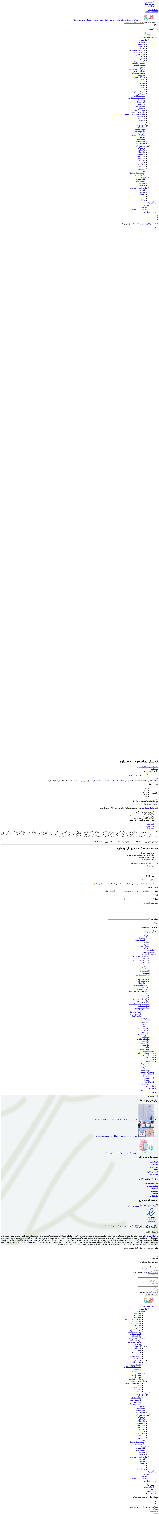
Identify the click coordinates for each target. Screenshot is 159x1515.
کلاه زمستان (145, 1090)
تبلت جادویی (140, 118)
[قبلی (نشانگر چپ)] (157, 1513)
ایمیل (155, 899)
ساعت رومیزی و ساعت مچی (138, 1004)
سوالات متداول (148, 4)
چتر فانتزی (145, 1084)
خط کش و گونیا (139, 71)
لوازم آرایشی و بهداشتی (138, 188)
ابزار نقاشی (141, 104)
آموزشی (146, 205)
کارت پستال (141, 102)
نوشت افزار (141, 42)
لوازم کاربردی (140, 175)
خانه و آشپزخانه (141, 146)
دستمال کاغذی (140, 181)
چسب (143, 81)
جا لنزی (146, 942)
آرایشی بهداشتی (148, 931)
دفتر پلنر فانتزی (139, 96)
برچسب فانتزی (139, 87)
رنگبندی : (154, 793)
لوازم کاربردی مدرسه (137, 112)
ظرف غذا (141, 164)
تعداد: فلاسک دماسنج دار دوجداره (146, 801)
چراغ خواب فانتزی (142, 975)
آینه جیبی (142, 192)
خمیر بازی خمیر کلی (142, 989)
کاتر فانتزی (141, 79)
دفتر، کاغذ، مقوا (139, 92)
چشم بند (142, 183)
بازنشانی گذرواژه (152, 1272)
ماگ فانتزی (141, 150)
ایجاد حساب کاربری (151, 1294)
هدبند (152, 1092)
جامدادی (142, 56)
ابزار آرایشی (141, 200)
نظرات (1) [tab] (150, 828)
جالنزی (142, 198)
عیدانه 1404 (150, 1057)
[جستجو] (156, 25)
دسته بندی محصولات (146, 37)
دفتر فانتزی (141, 94)
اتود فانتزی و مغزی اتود (137, 50)
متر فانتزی (141, 75)
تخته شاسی (141, 120)
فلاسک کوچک (140, 154)
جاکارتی (142, 162)
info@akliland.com (151, 12)
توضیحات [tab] (150, 824)
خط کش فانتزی (143, 987)
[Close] (157, 1256)
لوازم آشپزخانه (148, 1074)
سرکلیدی (142, 167)
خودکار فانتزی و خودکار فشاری (138, 991)
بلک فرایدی (150, 950)
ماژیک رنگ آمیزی (139, 110)
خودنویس (146, 993)
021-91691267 (153, 10)
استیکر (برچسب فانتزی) (140, 960)
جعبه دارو (141, 169)
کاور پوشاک (145, 1070)
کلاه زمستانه (140, 179)
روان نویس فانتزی (138, 63)
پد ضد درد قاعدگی (143, 1063)
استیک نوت (141, 89)
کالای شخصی (149, 1061)
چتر (144, 171)
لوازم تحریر (143, 40)
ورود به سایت (153, 1274)
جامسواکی (141, 148)
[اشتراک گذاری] (153, 1511)
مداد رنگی (141, 108)
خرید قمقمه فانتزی (111, 780)
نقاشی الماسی (144, 1049)
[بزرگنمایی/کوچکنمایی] (157, 1511)
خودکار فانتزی (140, 54)
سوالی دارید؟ (153, 778)
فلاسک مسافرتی (97, 780)
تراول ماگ (141, 152)
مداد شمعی (141, 46)
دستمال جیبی (144, 946)
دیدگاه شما (153, 919)
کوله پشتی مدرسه (138, 61)
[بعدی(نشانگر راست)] (155, 1513)
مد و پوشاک (145, 177)
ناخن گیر (142, 190)
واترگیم (142, 137)
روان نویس (154, 1167)
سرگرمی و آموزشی (142, 1008)
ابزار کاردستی (140, 77)
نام (156, 895)
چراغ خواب (141, 158)
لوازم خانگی (149, 1078)
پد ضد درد (141, 185)
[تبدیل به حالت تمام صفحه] (155, 1511)
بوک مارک (141, 85)
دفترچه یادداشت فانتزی (136, 98)
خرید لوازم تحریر (147, 224)
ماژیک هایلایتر (140, 67)
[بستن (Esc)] (151, 1511)
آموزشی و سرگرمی (142, 125)
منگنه (143, 122)
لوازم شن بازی (140, 131)
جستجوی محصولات (151, 22)
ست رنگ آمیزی (139, 106)
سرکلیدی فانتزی (143, 1006)
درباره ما (151, 6)
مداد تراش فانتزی (138, 52)
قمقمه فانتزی (140, 156)
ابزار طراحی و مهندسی (137, 69)
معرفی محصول (143, 207)
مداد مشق (141, 44)
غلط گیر (146, 1020)
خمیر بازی (141, 48)
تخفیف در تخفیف (148, 952)
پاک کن (142, 58)
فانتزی (151, 1059)
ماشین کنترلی (140, 129)
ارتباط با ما (150, 2)
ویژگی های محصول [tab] (147, 826)
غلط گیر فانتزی (139, 65)
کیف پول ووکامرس (147, 1072)
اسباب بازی (141, 127)
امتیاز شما (154, 903)
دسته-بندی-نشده (148, 1051)
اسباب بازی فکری (138, 135)
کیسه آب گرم (140, 194)
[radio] (144, 788)
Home (156, 224)
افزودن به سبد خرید (151, 804)
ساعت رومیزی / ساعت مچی (134, 114)
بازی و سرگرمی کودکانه (140, 209)
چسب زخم (141, 196)
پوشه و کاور (141, 100)
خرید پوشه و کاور (143, 979)
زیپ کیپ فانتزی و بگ (137, 173)
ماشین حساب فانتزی (137, 73)
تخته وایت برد (140, 116)
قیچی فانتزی (140, 83)
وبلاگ (149, 203)
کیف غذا (142, 160)
